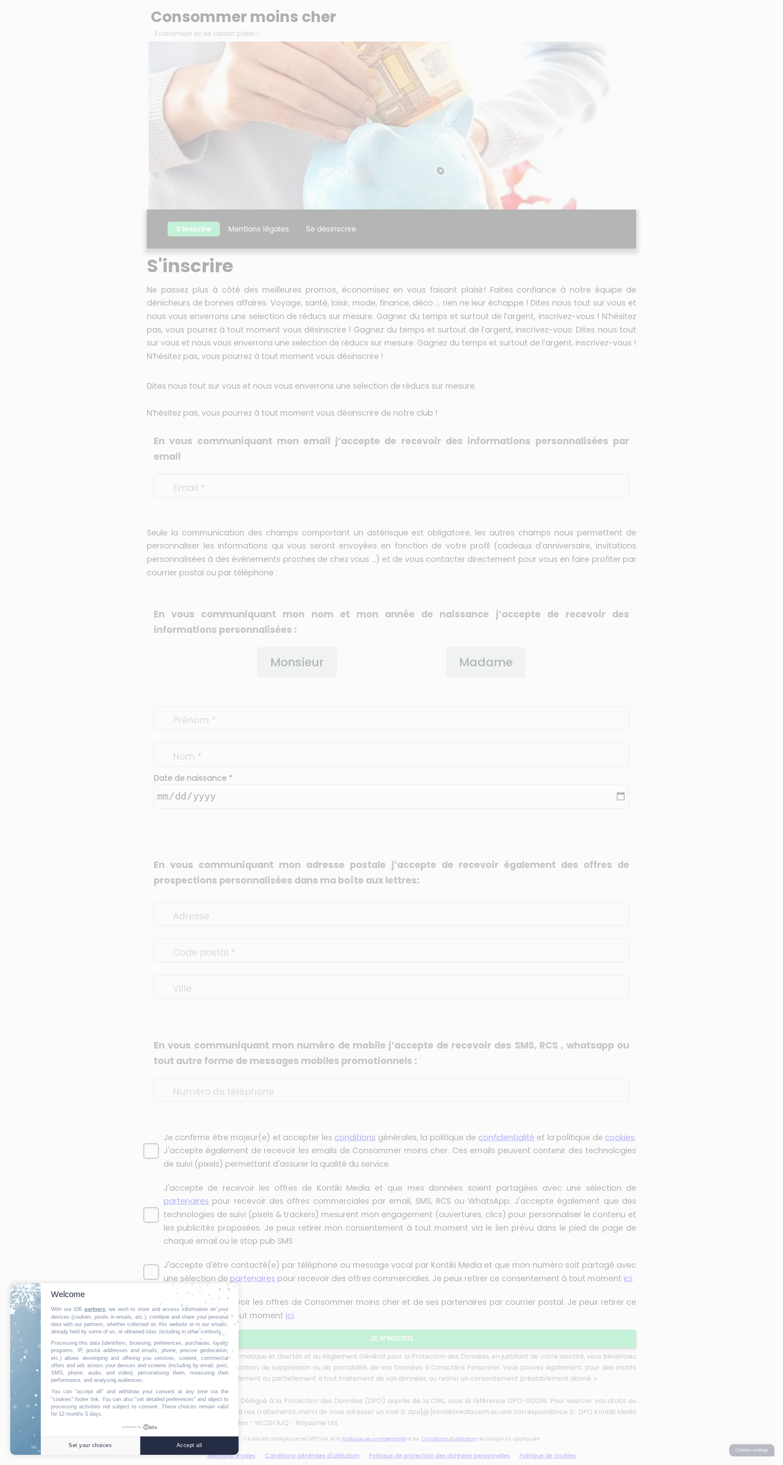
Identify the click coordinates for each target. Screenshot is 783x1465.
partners (94, 1309)
